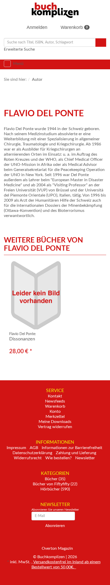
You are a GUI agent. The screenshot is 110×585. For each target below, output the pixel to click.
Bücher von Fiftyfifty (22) (55, 484)
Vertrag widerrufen (55, 427)
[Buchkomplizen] (55, 10)
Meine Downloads (55, 422)
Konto (55, 411)
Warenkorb (73, 27)
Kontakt (55, 396)
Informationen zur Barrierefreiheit (72, 448)
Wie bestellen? (58, 458)
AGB (34, 448)
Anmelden (36, 27)
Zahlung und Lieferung (76, 453)
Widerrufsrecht (28, 458)
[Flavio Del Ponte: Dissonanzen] (55, 295)
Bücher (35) (55, 479)
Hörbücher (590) (55, 489)
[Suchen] (100, 42)
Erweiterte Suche (19, 49)
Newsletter (85, 458)
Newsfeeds (55, 401)
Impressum (16, 448)
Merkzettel (55, 417)
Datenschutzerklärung (32, 453)
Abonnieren (55, 526)
